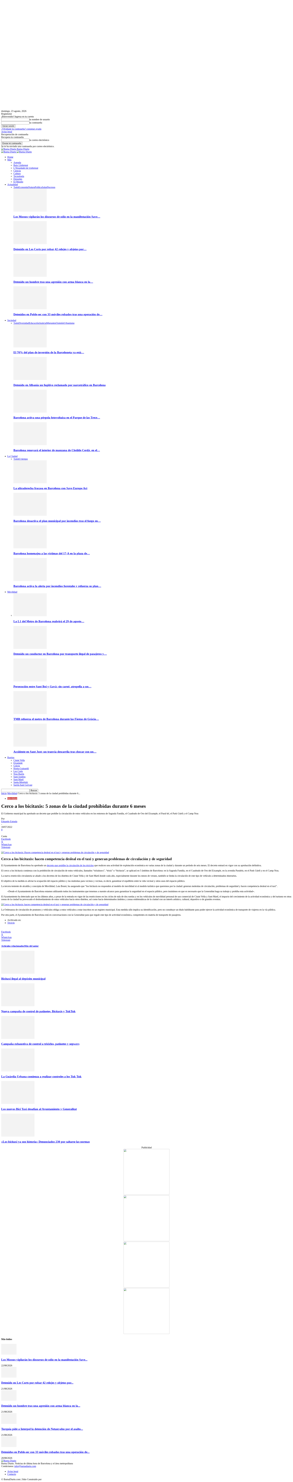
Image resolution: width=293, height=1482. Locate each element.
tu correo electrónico (39, 140)
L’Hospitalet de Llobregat (25, 168)
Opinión (60, 323)
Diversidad (23, 323)
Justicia (42, 323)
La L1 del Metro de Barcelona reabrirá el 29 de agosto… (48, 621)
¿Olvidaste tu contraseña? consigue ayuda (21, 129)
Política (38, 187)
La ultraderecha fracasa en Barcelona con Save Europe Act (50, 488)
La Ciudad (12, 456)
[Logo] (9, 152)
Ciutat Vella (19, 760)
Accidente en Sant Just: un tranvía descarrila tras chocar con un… (54, 751)
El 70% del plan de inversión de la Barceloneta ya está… (48, 352)
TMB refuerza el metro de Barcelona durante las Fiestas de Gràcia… (56, 719)
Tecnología (18, 176)
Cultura (17, 173)
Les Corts (18, 771)
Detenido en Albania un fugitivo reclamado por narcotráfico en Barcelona (59, 385)
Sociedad (11, 320)
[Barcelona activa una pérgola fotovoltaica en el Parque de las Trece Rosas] (30, 411)
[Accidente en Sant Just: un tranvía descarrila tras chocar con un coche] (30, 745)
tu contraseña (35, 122)
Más (9, 159)
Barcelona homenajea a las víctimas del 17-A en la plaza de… (51, 553)
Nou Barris (18, 774)
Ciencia (17, 170)
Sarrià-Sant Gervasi (22, 785)
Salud (44, 187)
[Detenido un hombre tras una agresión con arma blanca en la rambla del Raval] (30, 276)
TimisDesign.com (50, 1479)
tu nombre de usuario (39, 119)
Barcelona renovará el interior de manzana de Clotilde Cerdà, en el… (56, 450)
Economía (23, 187)
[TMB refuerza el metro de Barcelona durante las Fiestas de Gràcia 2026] (30, 713)
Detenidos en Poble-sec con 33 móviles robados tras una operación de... (45, 1452)
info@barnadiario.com (25, 1466)
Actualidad (12, 184)
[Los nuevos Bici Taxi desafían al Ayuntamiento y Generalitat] (17, 1103)
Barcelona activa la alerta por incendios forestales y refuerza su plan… (57, 586)
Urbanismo (69, 323)
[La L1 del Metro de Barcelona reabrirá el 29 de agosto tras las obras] (30, 615)
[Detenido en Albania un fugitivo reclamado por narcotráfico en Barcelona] (30, 379)
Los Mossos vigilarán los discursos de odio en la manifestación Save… (56, 216)
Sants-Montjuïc (20, 782)
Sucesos (51, 187)
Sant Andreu (19, 776)
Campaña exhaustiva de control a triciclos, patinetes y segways (40, 1043)
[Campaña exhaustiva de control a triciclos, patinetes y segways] (17, 1038)
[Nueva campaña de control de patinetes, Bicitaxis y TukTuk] (17, 1005)
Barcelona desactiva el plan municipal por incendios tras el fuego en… (57, 520)
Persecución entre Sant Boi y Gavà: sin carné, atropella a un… (52, 686)
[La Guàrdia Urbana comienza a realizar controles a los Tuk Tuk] (17, 1070)
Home (10, 157)
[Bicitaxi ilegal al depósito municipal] (17, 973)
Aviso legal (6, 131)
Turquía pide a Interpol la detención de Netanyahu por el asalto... (42, 1429)
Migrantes (51, 323)
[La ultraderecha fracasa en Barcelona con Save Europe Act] (30, 482)
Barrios (10, 757)
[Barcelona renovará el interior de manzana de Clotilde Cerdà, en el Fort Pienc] (30, 444)
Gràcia (16, 765)
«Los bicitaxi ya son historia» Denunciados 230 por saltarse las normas (45, 1141)
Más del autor (31, 946)
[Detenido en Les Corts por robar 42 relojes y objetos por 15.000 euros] (30, 243)
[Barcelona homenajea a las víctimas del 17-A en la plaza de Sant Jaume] (30, 547)
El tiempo (23, 459)
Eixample (18, 763)
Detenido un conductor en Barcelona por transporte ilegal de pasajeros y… (60, 653)
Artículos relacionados (12, 946)
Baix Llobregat (20, 165)
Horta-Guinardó (21, 768)
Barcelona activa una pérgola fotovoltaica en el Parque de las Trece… (56, 417)
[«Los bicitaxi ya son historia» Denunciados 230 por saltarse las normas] (17, 1135)
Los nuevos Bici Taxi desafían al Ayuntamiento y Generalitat (39, 1109)
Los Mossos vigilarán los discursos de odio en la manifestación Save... (44, 1359)
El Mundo (18, 181)
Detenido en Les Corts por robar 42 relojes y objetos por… (50, 249)
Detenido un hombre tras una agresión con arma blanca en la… (53, 281)
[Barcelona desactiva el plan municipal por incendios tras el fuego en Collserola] (30, 515)
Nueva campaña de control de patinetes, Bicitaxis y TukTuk (38, 1011)
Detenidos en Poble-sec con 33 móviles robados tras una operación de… (57, 314)
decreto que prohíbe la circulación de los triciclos (70, 865)
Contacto (11, 1474)
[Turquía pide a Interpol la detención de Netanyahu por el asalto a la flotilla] (8, 1423)
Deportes (17, 179)
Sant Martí (18, 779)
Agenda (17, 162)
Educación (34, 323)
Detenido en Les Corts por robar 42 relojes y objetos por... (37, 1382)
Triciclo (11, 922)
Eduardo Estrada (9, 821)
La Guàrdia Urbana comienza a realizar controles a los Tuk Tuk (41, 1076)
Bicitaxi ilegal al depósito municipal (23, 978)
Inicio (4, 793)
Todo (15, 187)
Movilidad (12, 592)
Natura (31, 187)
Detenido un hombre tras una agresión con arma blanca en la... (40, 1405)
